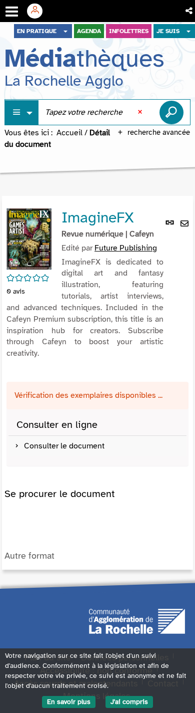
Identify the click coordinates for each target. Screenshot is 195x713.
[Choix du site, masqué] (65, 31)
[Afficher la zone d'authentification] (38, 11)
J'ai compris (129, 701)
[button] (189, 11)
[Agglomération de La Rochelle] (137, 620)
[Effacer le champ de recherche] (141, 112)
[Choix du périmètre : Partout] (22, 112)
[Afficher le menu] (11, 12)
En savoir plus (68, 701)
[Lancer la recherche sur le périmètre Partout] (171, 112)
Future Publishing (125, 248)
